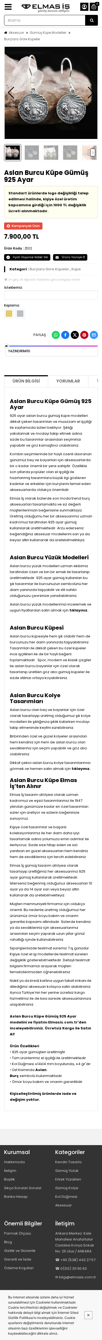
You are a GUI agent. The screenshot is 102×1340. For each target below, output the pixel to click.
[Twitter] (75, 335)
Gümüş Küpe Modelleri (48, 32)
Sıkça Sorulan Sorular (23, 1188)
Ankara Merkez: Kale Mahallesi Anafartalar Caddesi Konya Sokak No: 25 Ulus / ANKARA (74, 1242)
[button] (11, 93)
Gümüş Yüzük (67, 1170)
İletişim (10, 1170)
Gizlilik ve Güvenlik (20, 1250)
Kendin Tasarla (68, 1162)
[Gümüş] (20, 313)
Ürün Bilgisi (26, 381)
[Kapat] (88, 1315)
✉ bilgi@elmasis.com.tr (75, 1277)
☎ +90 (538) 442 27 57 (75, 1259)
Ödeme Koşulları (19, 1268)
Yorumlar (68, 381)
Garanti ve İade (17, 1259)
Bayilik (9, 1179)
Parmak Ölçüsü (17, 1233)
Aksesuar (16, 32)
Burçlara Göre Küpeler (22, 39)
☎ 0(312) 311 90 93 (71, 1268)
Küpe (76, 269)
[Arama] (91, 20)
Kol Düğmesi (66, 1196)
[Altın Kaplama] (9, 313)
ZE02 (28, 248)
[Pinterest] (84, 335)
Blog (8, 1242)
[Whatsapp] (56, 335)
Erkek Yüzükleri (68, 1179)
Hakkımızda (14, 1162)
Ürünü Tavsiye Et (73, 257)
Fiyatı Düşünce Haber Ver (30, 257)
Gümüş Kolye (66, 1188)
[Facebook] (65, 335)
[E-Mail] (94, 335)
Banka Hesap (16, 1196)
